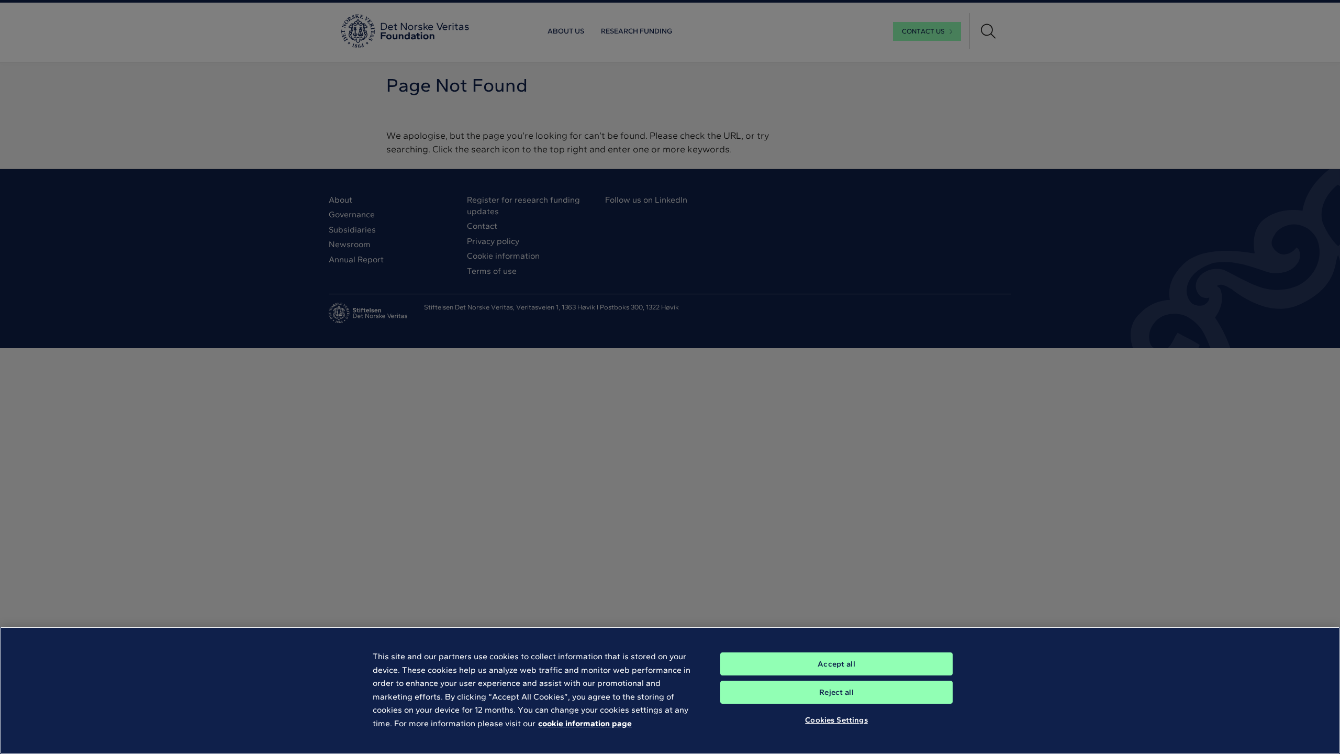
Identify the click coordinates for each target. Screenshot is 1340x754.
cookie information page (585, 723)
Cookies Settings (836, 720)
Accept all (836, 664)
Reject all (836, 692)
